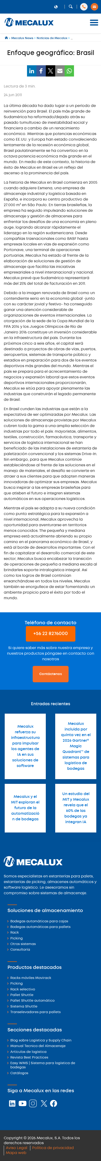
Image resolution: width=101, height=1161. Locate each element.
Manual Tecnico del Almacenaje (38, 1046)
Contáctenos (50, 674)
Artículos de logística (28, 1052)
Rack (14, 932)
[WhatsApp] (69, 71)
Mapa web (16, 1153)
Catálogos (19, 1073)
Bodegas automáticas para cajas (39, 921)
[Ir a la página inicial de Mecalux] (7, 38)
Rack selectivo (22, 989)
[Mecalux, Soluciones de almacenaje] (29, 27)
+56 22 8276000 (50, 634)
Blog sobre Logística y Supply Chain (40, 1040)
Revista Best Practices (29, 1057)
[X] (50, 71)
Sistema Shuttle (23, 1006)
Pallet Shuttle (21, 995)
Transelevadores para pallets (35, 1012)
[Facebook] (41, 71)
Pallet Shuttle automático (32, 1000)
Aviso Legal (16, 1148)
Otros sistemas (23, 944)
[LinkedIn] (31, 71)
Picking (16, 938)
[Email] (60, 71)
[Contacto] (94, 7)
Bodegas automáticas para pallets (40, 927)
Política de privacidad (53, 1148)
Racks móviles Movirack (30, 978)
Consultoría (20, 949)
